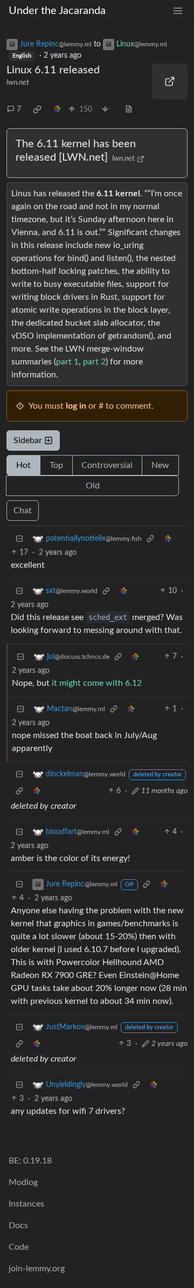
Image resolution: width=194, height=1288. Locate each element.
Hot (23, 465)
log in (76, 406)
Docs (18, 1225)
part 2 (94, 361)
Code (19, 1247)
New (160, 465)
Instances (26, 1204)
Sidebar (27, 440)
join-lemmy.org (37, 1268)
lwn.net (17, 82)
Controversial (107, 465)
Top (56, 465)
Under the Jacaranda (57, 10)
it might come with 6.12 (97, 683)
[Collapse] (19, 539)
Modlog (23, 1182)
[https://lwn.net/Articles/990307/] (170, 81)
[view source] (128, 110)
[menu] (177, 11)
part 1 (67, 361)
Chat (22, 510)
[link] (37, 109)
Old (93, 485)
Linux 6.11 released (53, 70)
